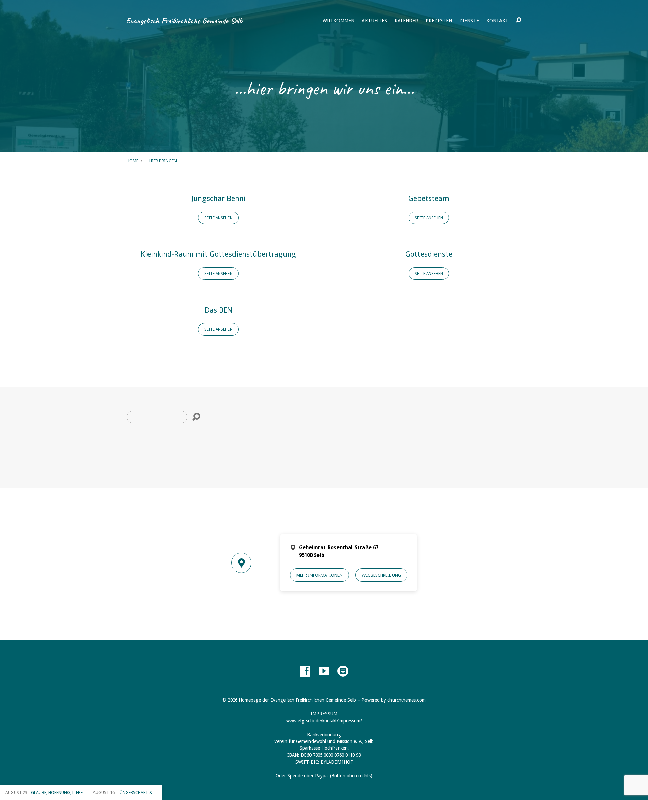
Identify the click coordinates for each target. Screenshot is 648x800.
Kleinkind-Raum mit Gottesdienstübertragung (218, 254)
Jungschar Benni (218, 198)
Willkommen (338, 20)
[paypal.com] (343, 671)
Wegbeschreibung (381, 575)
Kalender (406, 20)
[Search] (196, 417)
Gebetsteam (428, 198)
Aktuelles (374, 20)
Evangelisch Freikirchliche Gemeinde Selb (184, 21)
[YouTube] (324, 671)
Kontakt (497, 20)
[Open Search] (518, 20)
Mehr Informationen (319, 575)
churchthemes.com (406, 700)
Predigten (439, 20)
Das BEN (219, 310)
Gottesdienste (428, 254)
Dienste (469, 20)
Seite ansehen (218, 218)
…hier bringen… (163, 160)
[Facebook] (305, 671)
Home (132, 160)
